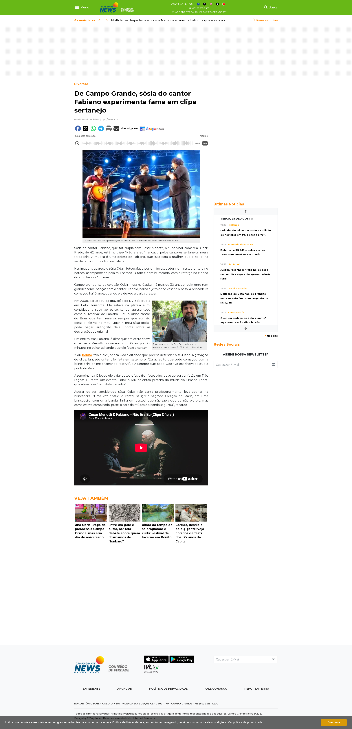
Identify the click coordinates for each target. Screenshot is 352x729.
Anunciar (124, 688)
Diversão (81, 84)
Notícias (271, 335)
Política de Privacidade (168, 688)
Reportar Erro (256, 688)
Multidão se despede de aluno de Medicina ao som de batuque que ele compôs (169, 20)
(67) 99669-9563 (200, 8)
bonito (87, 355)
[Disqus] (141, 595)
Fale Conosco (216, 688)
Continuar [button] (334, 722)
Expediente (91, 688)
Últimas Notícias (229, 204)
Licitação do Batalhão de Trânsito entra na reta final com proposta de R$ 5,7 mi (244, 298)
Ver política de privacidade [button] (245, 722)
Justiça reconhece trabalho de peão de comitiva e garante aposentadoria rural (245, 274)
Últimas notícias (265, 20)
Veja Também (91, 498)
